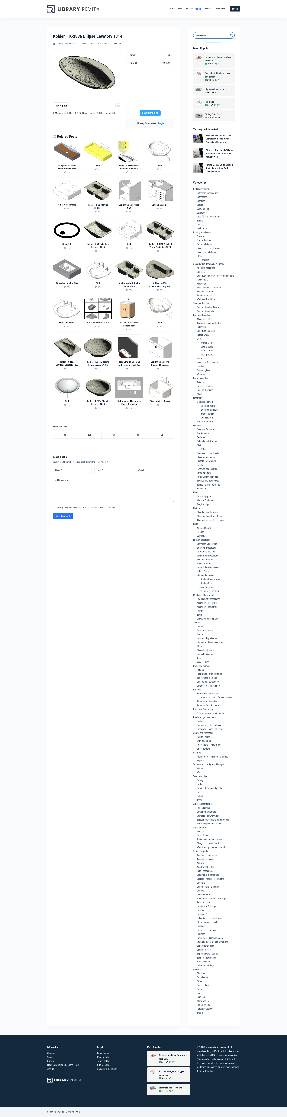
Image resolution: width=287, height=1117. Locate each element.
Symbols (197, 752)
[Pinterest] (114, 435)
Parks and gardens (201, 666)
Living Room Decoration (208, 591)
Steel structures (204, 295)
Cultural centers (204, 894)
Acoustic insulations (206, 267)
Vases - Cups (203, 662)
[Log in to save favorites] (118, 106)
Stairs (199, 256)
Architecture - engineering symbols (213, 756)
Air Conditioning (204, 528)
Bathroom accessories (207, 193)
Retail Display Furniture (207, 476)
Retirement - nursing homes (210, 938)
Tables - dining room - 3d (208, 484)
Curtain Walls (203, 335)
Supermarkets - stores (207, 953)
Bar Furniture (203, 433)
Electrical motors (209, 405)
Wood (199, 772)
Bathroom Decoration (207, 543)
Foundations (202, 279)
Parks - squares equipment (209, 839)
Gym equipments (205, 740)
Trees (199, 800)
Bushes (200, 784)
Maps (199, 394)
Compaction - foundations (209, 725)
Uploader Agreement (107, 1069)
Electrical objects (205, 421)
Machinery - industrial (207, 606)
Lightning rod (207, 417)
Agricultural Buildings (206, 859)
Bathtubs (201, 201)
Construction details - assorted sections (215, 275)
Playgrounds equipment (208, 843)
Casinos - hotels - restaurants (210, 878)
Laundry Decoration (206, 587)
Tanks (199, 614)
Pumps (200, 610)
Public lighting (203, 807)
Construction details (206, 330)
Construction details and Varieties (208, 264)
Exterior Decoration (206, 559)
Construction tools (205, 311)
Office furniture (204, 473)
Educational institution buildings (211, 898)
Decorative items (205, 630)
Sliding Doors (207, 354)
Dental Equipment (205, 496)
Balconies (201, 327)
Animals (200, 382)
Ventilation (202, 536)
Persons (197, 689)
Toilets (200, 220)
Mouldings (201, 283)
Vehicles (197, 969)
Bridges (200, 721)
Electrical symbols (209, 409)
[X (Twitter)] (89, 435)
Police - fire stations (206, 930)
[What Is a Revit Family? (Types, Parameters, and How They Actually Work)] (198, 153)
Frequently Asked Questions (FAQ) (63, 1065)
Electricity (198, 398)
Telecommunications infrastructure (213, 819)
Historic (196, 508)
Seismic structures (206, 291)
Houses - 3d (202, 914)
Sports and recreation (203, 733)
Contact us (52, 1057)
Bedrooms (202, 437)
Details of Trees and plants (209, 788)
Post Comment (63, 516)
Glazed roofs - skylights (208, 362)
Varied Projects (200, 851)
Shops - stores (204, 949)
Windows (201, 374)
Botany (200, 780)
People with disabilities (207, 693)
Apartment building (205, 867)
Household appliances (207, 638)
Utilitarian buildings (205, 965)
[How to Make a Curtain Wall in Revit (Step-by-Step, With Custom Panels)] (198, 168)
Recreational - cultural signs (210, 744)
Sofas (203, 449)
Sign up (50, 1069)
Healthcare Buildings (206, 906)
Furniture (197, 425)
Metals (200, 768)
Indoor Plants (203, 571)
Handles (200, 366)
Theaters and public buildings (210, 520)
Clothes (200, 626)
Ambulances (202, 977)
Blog (180, 9)
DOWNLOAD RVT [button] (150, 113)
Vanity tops (202, 228)
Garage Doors (207, 350)
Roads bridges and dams (204, 717)
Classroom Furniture (206, 457)
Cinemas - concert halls (208, 453)
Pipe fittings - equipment (208, 216)
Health (196, 492)
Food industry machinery (208, 599)
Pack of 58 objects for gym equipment (217, 75)
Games (200, 634)
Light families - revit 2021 (217, 89)
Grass (199, 792)
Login (161, 123)
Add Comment (62, 480)
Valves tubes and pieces (208, 618)
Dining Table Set (212, 114)
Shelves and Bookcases (208, 480)
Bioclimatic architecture (208, 874)
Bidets (200, 204)
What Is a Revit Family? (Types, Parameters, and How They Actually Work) (220, 153)
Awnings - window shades (209, 323)
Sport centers (203, 748)
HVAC (196, 524)
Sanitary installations (206, 252)
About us (51, 1053)
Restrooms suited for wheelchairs (216, 697)
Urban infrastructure (202, 803)
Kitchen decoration (206, 575)
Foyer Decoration (205, 563)
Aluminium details (205, 319)
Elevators (201, 236)
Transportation (203, 961)
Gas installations (204, 244)
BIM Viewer (193, 9)
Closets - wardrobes (206, 461)
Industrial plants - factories (209, 918)
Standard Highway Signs (208, 815)
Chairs (200, 445)
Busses (200, 989)
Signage (200, 760)
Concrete (201, 271)
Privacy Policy (104, 1057)
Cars (199, 993)
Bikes (199, 981)
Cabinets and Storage (207, 441)
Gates (199, 358)
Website (141, 470)
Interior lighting (208, 413)
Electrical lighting (205, 401)
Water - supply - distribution (210, 823)
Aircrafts (201, 973)
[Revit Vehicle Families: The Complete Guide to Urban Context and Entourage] (198, 139)
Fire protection (204, 240)
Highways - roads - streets (209, 729)
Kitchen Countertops (210, 579)
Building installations (202, 232)
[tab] (61, 105)
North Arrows (203, 835)
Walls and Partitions (206, 299)
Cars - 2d (201, 997)
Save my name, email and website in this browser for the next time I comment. (86, 507)
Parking (200, 926)
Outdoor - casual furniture (208, 685)
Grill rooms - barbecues (208, 681)
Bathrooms (202, 197)
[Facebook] (65, 435)
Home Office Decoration (208, 567)
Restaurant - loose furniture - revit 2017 (218, 59)
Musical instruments (206, 650)
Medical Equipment (206, 500)
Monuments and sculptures (209, 516)
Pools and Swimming (203, 709)
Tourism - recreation (206, 957)
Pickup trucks (203, 1004)
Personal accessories (207, 701)
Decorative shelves (206, 551)
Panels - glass (203, 370)
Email (100, 470)
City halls (201, 882)
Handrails (209, 102)
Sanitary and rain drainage (209, 248)
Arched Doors (207, 342)
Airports (200, 863)
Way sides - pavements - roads (211, 847)
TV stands (201, 488)
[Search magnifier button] (231, 35)
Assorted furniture (205, 429)
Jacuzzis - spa (203, 208)
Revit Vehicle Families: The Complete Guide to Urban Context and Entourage (218, 139)
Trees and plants (201, 776)
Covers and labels (205, 386)
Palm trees (202, 796)
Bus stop (201, 831)
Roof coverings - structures (210, 287)
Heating (200, 531)
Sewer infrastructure (206, 811)
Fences (200, 669)
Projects (201, 934)
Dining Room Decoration (208, 555)
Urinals (200, 224)
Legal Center (103, 1053)
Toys (199, 658)
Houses (200, 910)
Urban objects (199, 827)
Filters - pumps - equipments (210, 713)
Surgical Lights (204, 504)
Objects (196, 622)
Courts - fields (203, 737)
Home (172, 9)
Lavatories (202, 212)
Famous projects (205, 902)
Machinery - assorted (207, 602)
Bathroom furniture (202, 189)
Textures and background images (208, 764)
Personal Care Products (208, 705)
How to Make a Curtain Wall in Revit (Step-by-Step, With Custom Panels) (219, 168)
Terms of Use (103, 1061)
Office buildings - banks (207, 922)
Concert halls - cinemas (208, 886)
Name (58, 470)
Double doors (207, 346)
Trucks (200, 1012)
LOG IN (235, 9)
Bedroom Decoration (206, 547)
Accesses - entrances (207, 855)
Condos (200, 890)
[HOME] (54, 44)
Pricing (208, 9)
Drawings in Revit (201, 378)
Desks (200, 465)
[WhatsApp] (162, 435)
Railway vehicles (204, 1009)
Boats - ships (203, 985)
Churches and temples (207, 512)
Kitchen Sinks (207, 583)
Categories (220, 9)
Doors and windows (202, 315)
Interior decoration (201, 539)
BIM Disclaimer (104, 1065)
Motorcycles (203, 1001)
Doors (200, 338)
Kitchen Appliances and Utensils (211, 642)
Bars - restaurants (205, 871)
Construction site (201, 303)
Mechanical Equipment (203, 595)
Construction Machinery (208, 307)
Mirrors (200, 646)
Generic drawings (205, 390)
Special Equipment (205, 654)
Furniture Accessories (207, 468)
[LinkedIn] (138, 435)
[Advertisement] (150, 87)
